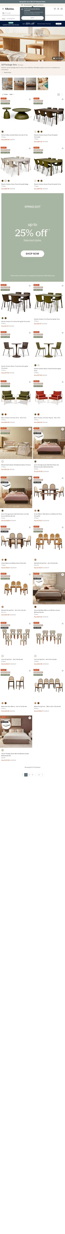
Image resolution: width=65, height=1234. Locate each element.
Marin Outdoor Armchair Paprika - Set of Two (47, 418)
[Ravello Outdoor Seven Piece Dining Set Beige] (16, 162)
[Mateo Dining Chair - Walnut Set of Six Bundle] (49, 684)
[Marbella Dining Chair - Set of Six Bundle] (49, 541)
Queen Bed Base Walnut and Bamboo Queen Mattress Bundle (47, 611)
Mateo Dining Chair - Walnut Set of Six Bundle (47, 706)
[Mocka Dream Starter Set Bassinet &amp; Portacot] (16, 443)
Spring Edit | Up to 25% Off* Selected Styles (32, 1)
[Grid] (59, 95)
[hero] (32, 24)
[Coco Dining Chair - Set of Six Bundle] (16, 637)
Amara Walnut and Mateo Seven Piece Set (13, 563)
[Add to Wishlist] (29, 99)
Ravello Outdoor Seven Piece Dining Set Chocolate (46, 136)
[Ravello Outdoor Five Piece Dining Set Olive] (49, 299)
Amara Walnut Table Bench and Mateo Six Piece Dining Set (48, 515)
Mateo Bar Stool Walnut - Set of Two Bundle (14, 706)
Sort (11, 94)
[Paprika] (5, 414)
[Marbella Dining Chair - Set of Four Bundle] (16, 588)
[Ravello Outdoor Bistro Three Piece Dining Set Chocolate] (16, 347)
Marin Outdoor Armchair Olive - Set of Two (13, 418)
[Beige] (35, 131)
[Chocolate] (38, 131)
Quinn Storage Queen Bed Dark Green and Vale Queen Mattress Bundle (15, 515)
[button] (13, 127)
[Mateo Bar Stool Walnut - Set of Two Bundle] (16, 684)
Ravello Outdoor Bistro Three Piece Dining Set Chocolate (14, 367)
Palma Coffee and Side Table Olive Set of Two (14, 135)
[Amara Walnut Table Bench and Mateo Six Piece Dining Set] (49, 492)
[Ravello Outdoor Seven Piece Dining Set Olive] (49, 162)
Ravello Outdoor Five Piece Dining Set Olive (47, 319)
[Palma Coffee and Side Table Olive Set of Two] (16, 113)
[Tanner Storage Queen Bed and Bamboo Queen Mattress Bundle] (16, 731)
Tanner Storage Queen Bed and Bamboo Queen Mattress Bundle (15, 754)
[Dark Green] (35, 461)
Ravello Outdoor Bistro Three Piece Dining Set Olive (47, 369)
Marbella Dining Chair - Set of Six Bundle (46, 563)
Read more (7, 72)
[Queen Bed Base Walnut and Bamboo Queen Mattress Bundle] (49, 588)
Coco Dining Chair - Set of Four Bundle (45, 659)
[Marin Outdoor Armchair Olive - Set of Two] (16, 396)
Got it (32, 18)
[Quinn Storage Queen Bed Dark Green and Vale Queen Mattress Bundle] (16, 492)
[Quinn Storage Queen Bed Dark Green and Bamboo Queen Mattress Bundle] (49, 443)
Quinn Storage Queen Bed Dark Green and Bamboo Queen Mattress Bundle (46, 466)
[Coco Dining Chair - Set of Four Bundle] (49, 637)
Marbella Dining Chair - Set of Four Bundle (13, 610)
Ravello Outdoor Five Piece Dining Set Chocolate (15, 321)
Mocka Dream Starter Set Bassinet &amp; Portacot (16, 465)
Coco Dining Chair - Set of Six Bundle (12, 659)
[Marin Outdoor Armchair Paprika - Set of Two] (49, 396)
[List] (62, 95)
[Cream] (2, 461)
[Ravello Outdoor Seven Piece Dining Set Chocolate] (49, 113)
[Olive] (2, 131)
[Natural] (35, 510)
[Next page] (42, 774)
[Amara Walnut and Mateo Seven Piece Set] (16, 541)
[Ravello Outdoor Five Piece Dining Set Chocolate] (16, 299)
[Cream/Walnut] (2, 656)
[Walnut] (38, 510)
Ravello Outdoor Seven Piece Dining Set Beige (14, 184)
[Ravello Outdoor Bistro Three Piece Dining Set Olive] (49, 347)
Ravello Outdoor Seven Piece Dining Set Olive (47, 184)
